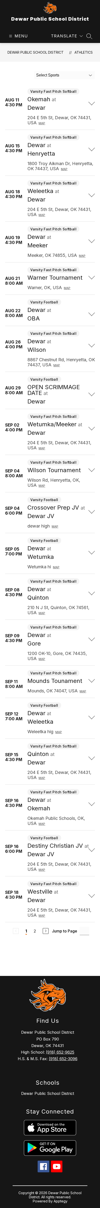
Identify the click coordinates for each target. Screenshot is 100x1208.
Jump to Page (64, 931)
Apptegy (60, 1201)
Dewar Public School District (36, 52)
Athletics (84, 52)
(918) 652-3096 (63, 1058)
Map (42, 123)
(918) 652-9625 (60, 1052)
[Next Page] (46, 931)
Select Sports (47, 75)
